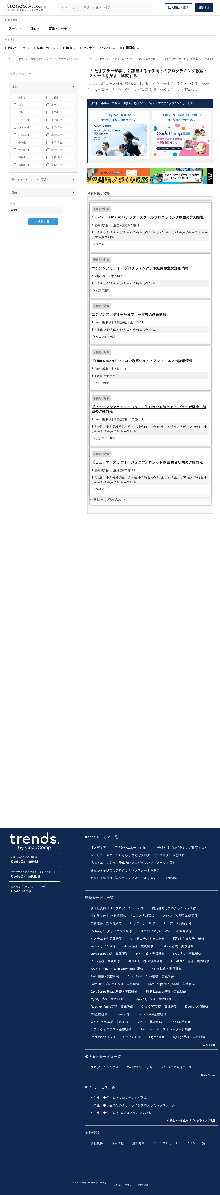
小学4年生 (57, 127)
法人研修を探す (178, 7)
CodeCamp (208, 1075)
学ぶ (70, 48)
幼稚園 (55, 97)
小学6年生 (57, 134)
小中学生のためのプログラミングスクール (33, 874)
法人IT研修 (209, 1044)
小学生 (55, 112)
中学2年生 (24, 149)
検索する (43, 221)
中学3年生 (57, 149)
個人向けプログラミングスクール (28, 889)
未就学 (22, 97)
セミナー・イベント (99, 48)
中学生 (22, 142)
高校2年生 (24, 164)
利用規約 (143, 1184)
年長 (20, 112)
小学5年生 (24, 134)
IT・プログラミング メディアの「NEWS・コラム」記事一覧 (122, 58)
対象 (14, 86)
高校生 (22, 157)
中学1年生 (57, 142)
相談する (204, 7)
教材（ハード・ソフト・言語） (30, 179)
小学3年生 (24, 127)
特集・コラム (47, 48)
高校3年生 (57, 164)
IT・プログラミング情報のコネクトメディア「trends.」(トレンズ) (45, 58)
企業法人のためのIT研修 (24, 859)
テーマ (15, 28)
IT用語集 (131, 48)
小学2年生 (57, 119)
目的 (35, 28)
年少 (20, 105)
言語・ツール (59, 28)
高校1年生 (57, 157)
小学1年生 (24, 119)
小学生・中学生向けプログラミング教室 (191, 1120)
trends (83, 1182)
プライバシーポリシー (122, 1184)
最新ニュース (18, 48)
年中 (53, 105)
